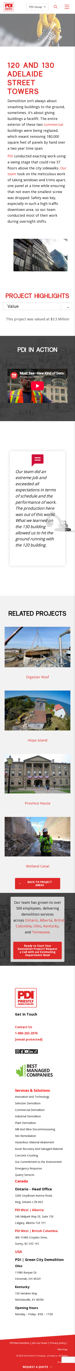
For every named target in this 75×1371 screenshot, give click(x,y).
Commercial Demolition (30, 1110)
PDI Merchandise (19, 1343)
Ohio (37, 926)
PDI (10, 156)
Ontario (31, 920)
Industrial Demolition (28, 1116)
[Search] (55, 7)
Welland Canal (37, 866)
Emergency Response (28, 1168)
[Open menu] (67, 7)
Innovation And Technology (32, 1097)
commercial (53, 124)
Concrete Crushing (26, 1155)
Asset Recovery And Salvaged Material (39, 1149)
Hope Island (37, 740)
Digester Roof (37, 677)
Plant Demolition (25, 1123)
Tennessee (41, 932)
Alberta (46, 920)
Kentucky (50, 926)
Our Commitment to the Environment (38, 1162)
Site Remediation (25, 1136)
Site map (62, 1349)
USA (18, 1251)
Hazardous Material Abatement (34, 1142)
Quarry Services (24, 1175)
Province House (37, 803)
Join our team (39, 1343)
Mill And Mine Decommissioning (35, 1129)
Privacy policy (58, 1343)
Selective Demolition (28, 1103)
